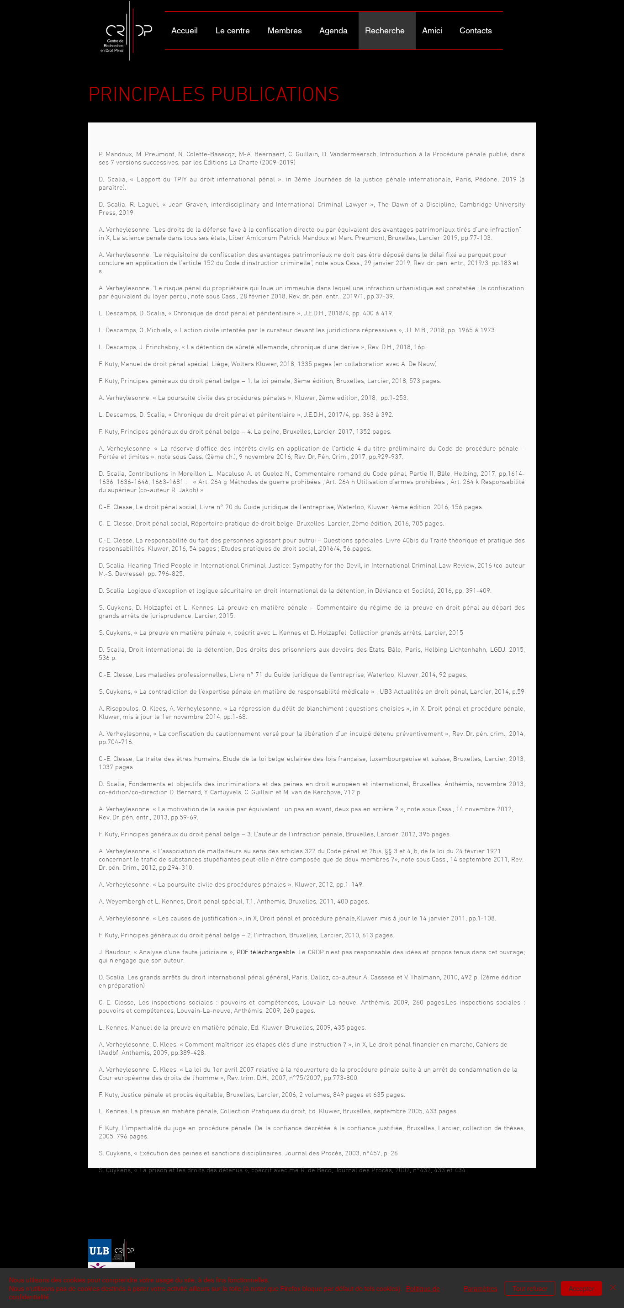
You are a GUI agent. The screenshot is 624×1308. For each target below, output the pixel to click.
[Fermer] (613, 1288)
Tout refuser (530, 1288)
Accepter (581, 1288)
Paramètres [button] (480, 1288)
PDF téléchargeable (266, 952)
